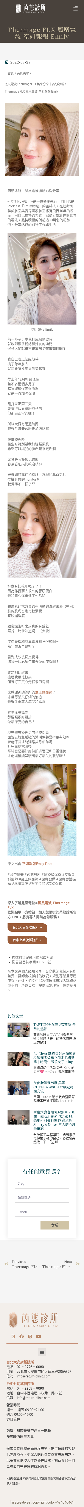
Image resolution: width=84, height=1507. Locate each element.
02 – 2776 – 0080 (30, 1367)
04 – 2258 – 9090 (30, 1388)
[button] (68, 8)
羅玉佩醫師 (43, 692)
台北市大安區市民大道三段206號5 (43, 1372)
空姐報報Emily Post (37, 864)
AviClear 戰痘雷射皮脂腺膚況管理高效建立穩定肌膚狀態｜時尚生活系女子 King (54, 1057)
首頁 (11, 73)
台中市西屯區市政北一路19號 (39, 1393)
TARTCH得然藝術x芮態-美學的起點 (54, 1026)
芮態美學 (23, 73)
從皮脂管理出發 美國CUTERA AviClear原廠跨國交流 (53, 1086)
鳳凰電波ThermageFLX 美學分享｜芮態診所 (34, 84)
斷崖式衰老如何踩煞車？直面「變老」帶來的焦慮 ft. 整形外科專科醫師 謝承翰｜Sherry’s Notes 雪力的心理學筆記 (54, 1120)
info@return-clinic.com (33, 1376)
